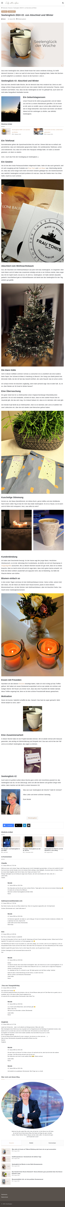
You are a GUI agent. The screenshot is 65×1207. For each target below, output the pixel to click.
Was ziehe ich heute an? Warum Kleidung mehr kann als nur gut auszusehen (34, 1149)
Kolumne (10, 8)
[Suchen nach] (63, 3)
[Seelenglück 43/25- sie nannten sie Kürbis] (6, 131)
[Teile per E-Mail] (28, 825)
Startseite (4, 8)
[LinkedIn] (24, 825)
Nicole (4, 19)
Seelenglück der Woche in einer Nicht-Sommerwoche (27, 1164)
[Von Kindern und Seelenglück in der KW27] (10, 841)
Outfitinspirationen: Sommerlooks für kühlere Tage (26, 1156)
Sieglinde (4, 1022)
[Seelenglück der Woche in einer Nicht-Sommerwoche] (6, 1166)
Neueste (11, 1143)
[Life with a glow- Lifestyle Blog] (12, 3)
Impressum (4, 1194)
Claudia (4, 863)
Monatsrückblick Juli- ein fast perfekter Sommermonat (27, 1179)
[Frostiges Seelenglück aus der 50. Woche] (32, 841)
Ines (2, 932)
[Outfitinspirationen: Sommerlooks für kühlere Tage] (6, 1159)
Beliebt (31, 1143)
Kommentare (52, 1143)
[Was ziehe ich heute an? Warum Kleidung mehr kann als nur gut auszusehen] (6, 1151)
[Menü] (2, 3)
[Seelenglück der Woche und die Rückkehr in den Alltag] (54, 841)
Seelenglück (12, 11)
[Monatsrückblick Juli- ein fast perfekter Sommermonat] (6, 1181)
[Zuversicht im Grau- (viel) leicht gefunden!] (38, 131)
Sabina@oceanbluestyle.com (11, 901)
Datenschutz (4, 1197)
